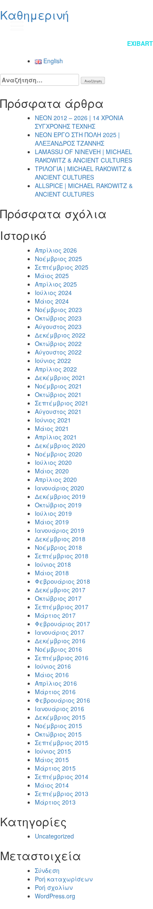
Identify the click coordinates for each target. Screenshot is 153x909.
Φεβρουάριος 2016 (62, 700)
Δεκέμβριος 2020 (60, 445)
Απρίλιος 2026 (56, 250)
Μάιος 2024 (52, 301)
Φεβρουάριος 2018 (62, 581)
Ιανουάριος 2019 (59, 530)
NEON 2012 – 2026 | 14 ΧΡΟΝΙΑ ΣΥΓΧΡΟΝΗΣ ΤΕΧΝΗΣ (79, 121)
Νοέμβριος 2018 (58, 547)
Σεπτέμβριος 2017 (61, 606)
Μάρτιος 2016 (55, 691)
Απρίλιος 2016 (56, 683)
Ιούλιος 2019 (53, 513)
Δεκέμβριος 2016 (60, 640)
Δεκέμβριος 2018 (60, 539)
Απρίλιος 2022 (56, 369)
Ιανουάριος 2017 (59, 632)
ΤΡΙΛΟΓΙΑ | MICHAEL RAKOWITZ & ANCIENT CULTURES (83, 172)
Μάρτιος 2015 (55, 768)
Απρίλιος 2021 (56, 437)
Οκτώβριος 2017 (58, 598)
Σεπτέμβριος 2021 (61, 403)
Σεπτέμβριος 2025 (61, 267)
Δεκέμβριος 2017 (60, 589)
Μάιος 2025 (52, 275)
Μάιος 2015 (52, 759)
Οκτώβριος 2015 (58, 734)
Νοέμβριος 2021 (58, 386)
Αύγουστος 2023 (58, 326)
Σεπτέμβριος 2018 (61, 556)
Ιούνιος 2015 (53, 751)
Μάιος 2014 (52, 785)
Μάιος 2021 (52, 428)
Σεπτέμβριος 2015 (61, 742)
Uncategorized (54, 836)
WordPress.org (55, 896)
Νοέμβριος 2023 (58, 309)
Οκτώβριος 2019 (58, 505)
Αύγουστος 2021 (58, 411)
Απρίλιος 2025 (56, 284)
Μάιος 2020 (52, 471)
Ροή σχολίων (54, 887)
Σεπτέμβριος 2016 (61, 657)
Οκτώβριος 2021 (58, 394)
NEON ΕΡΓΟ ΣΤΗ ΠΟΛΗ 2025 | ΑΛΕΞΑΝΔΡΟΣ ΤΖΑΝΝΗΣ (77, 138)
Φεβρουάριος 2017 (62, 623)
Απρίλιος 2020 (56, 479)
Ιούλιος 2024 (53, 292)
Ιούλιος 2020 (53, 462)
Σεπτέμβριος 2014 (61, 776)
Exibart (140, 43)
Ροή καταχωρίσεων (64, 879)
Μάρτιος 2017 (55, 615)
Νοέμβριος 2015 (58, 725)
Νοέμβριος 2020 (58, 454)
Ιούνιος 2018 (53, 564)
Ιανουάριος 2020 (59, 488)
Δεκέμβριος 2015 (60, 717)
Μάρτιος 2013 (55, 802)
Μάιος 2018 (52, 572)
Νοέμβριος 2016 (58, 649)
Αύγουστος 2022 (58, 352)
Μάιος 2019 (52, 522)
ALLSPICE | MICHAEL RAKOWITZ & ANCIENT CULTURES (84, 189)
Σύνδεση (47, 870)
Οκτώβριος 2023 (58, 318)
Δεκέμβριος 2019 (60, 496)
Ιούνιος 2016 (53, 666)
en (138, 25)
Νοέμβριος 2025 (58, 258)
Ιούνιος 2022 (53, 360)
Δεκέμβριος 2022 (60, 335)
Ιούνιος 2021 (53, 420)
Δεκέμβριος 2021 (60, 377)
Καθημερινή (34, 14)
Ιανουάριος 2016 (59, 708)
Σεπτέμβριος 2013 (61, 793)
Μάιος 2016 (52, 674)
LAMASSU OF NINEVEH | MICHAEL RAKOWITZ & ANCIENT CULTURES (83, 155)
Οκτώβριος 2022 (58, 343)
